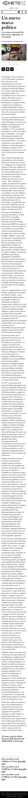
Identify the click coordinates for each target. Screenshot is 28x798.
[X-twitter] (22, 12)
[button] (2, 12)
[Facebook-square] (18, 12)
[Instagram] (25, 12)
